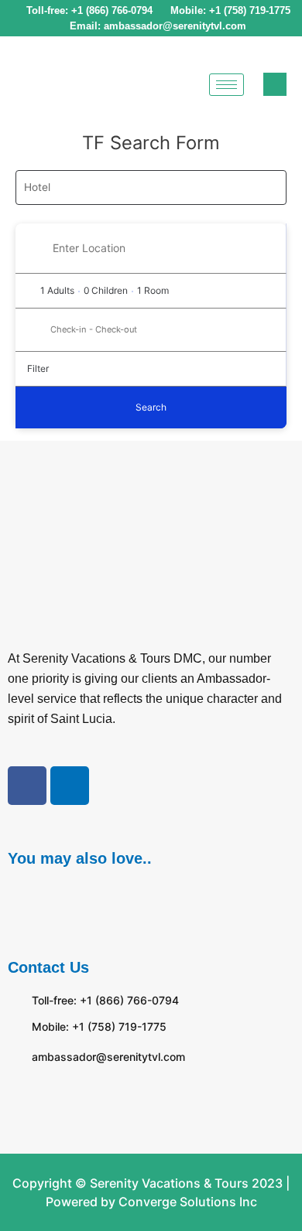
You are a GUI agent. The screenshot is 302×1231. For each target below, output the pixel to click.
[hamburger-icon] (226, 84)
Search (151, 407)
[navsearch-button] (275, 84)
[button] (151, 899)
